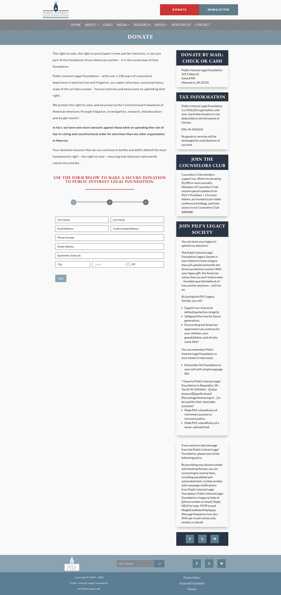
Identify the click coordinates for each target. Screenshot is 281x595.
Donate (180, 9)
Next (61, 278)
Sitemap (192, 588)
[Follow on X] (202, 539)
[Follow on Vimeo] (214, 539)
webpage (187, 211)
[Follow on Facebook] (190, 539)
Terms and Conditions (192, 583)
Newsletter (218, 9)
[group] (109, 205)
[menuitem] (76, 25)
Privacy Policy (192, 577)
